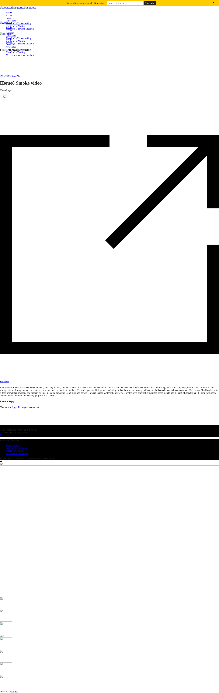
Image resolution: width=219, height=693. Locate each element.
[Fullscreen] (1, 161)
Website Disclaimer (15, 450)
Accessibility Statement (17, 453)
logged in (16, 407)
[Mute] (1, 158)
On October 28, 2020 (10, 75)
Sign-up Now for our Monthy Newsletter (85, 3)
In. (5, 435)
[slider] (30, 157)
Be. (8, 435)
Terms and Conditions (16, 448)
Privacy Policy (13, 445)
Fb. (1, 435)
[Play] (1, 147)
